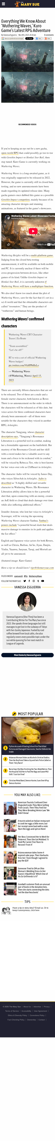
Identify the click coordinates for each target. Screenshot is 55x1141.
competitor (15, 199)
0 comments (49, 35)
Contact (41, 1020)
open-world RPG (10, 153)
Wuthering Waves (35, 576)
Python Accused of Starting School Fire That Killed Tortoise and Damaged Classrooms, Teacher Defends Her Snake (30, 749)
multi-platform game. (42, 255)
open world (18, 576)
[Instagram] (33, 582)
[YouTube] (42, 582)
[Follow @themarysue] (24, 582)
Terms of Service (12, 1011)
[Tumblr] (38, 582)
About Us (27, 1007)
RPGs (26, 576)
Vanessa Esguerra (10, 35)
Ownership (31, 1020)
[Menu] (3, 4)
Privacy (47, 1007)
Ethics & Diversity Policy (17, 1015)
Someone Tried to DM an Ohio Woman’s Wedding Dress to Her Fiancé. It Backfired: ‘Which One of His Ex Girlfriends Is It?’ (33, 872)
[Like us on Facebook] (29, 582)
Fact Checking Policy (16, 1020)
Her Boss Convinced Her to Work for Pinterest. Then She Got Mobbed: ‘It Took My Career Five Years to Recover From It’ (33, 840)
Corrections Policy (37, 1015)
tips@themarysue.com (42, 567)
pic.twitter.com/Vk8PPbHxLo (24, 365)
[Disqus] (27, 955)
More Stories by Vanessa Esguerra (27, 655)
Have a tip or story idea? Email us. (28, 908)
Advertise (37, 1007)
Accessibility (26, 1011)
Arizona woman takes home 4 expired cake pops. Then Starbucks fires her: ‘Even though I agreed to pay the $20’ (33, 856)
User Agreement (40, 1011)
